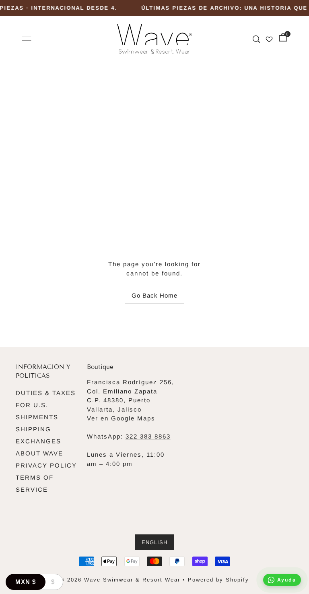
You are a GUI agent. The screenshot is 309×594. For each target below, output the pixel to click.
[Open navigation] (26, 38)
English (154, 542)
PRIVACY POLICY (46, 465)
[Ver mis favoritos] (269, 38)
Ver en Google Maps (121, 418)
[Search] (256, 38)
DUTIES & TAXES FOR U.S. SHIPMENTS (46, 404)
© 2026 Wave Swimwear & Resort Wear (120, 580)
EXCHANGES (38, 441)
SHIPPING (33, 429)
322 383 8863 (148, 436)
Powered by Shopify (218, 580)
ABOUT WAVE (39, 453)
